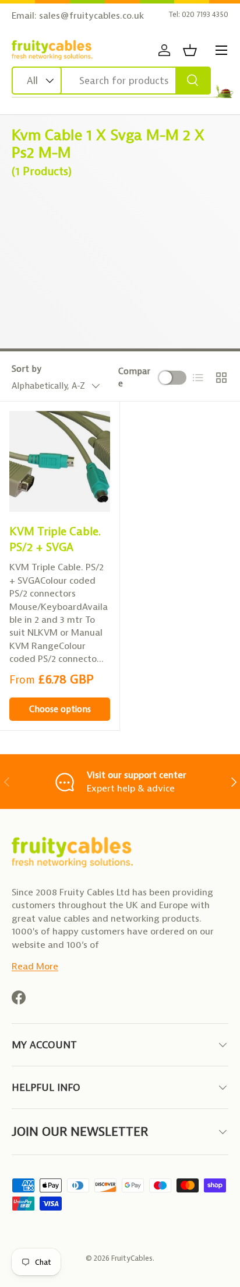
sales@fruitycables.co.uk (91, 15)
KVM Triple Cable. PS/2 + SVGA (55, 539)
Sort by (26, 369)
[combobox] (111, 81)
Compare (134, 377)
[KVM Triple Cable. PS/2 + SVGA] (59, 461)
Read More (35, 966)
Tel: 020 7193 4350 (198, 14)
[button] (190, 50)
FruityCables (132, 1258)
